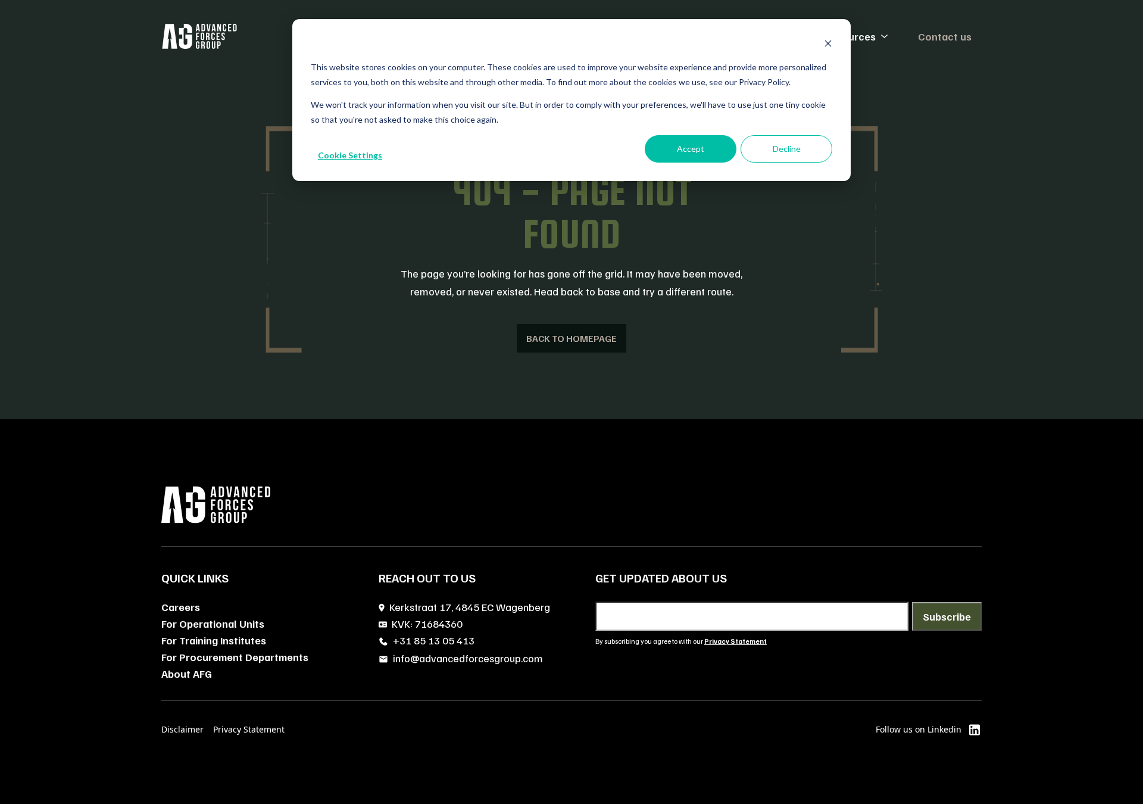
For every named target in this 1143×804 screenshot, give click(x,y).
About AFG (186, 673)
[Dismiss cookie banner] (828, 45)
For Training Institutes (213, 640)
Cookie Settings (350, 155)
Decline (787, 149)
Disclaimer (182, 729)
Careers (180, 607)
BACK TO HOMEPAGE (571, 338)
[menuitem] (856, 36)
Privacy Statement (249, 729)
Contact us (945, 36)
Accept (690, 149)
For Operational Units (212, 623)
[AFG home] (199, 36)
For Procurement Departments (234, 657)
